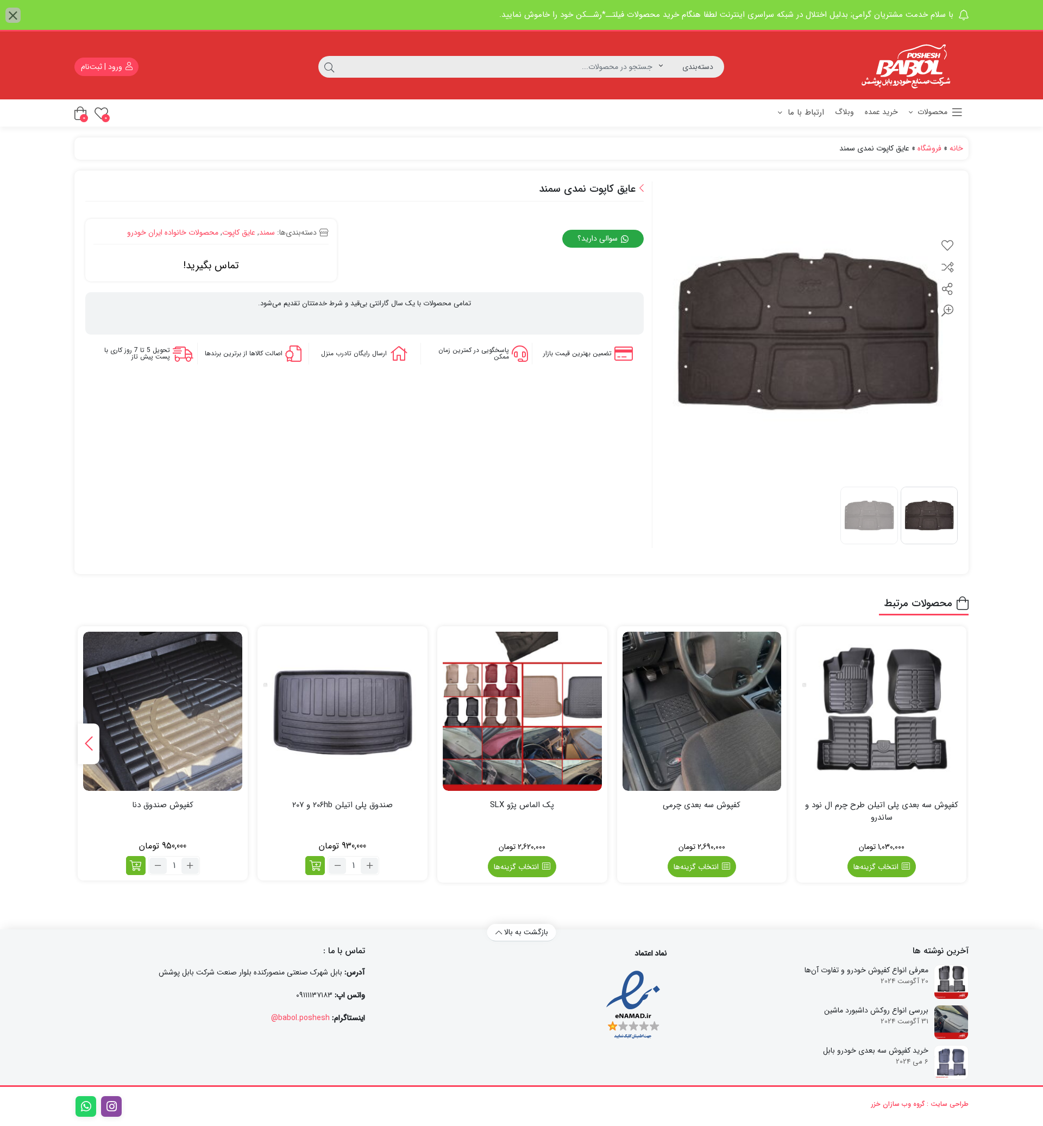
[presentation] (88, 744)
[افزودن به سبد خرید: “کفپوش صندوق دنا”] (136, 865)
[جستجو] (329, 67)
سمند (267, 232)
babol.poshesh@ (300, 1018)
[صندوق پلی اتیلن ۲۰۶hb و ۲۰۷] (342, 711)
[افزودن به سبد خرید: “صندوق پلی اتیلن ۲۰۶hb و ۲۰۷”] (315, 865)
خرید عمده (881, 112)
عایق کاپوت (238, 232)
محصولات (931, 112)
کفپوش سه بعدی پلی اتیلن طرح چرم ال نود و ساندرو (881, 811)
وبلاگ (844, 112)
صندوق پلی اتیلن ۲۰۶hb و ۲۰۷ (342, 805)
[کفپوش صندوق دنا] (162, 711)
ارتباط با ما (804, 112)
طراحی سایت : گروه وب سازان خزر (920, 1104)
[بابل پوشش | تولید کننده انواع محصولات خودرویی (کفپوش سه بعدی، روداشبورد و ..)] (909, 67)
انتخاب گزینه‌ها (876, 867)
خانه (956, 148)
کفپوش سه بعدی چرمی (701, 805)
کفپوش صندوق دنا (162, 805)
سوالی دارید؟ (598, 238)
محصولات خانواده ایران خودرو (172, 232)
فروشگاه (929, 148)
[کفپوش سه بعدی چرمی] (702, 711)
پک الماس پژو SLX (522, 805)
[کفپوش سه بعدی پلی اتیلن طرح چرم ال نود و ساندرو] (881, 711)
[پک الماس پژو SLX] (522, 711)
